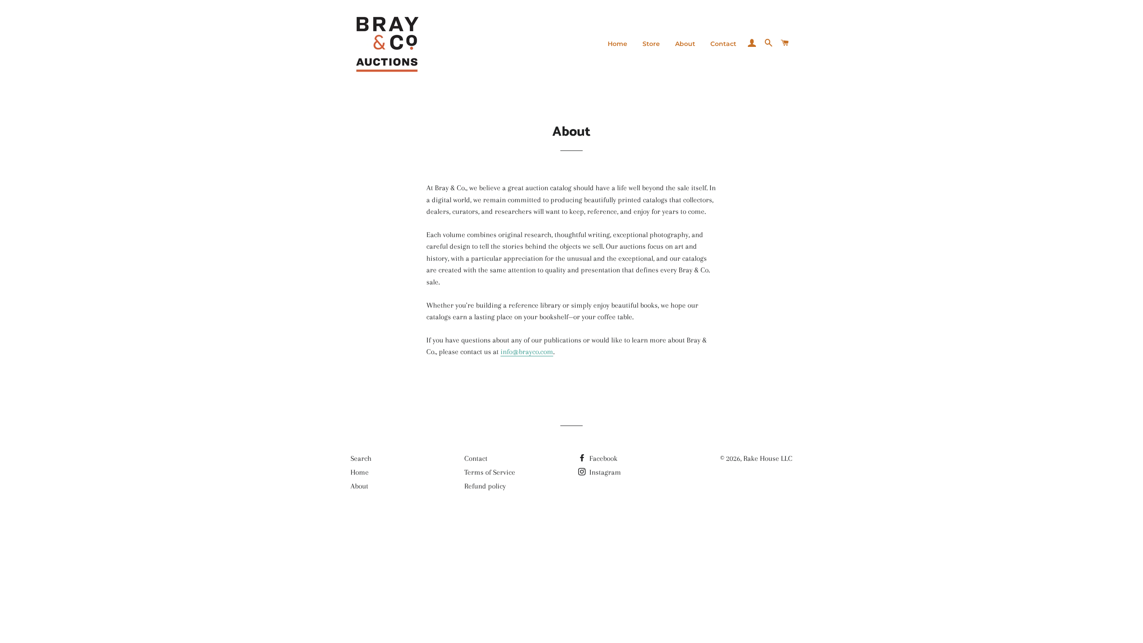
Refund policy (485, 486)
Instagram (604, 472)
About (685, 44)
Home (617, 44)
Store (651, 44)
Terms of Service (489, 472)
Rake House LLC (768, 458)
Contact (723, 44)
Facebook (602, 458)
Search (360, 458)
